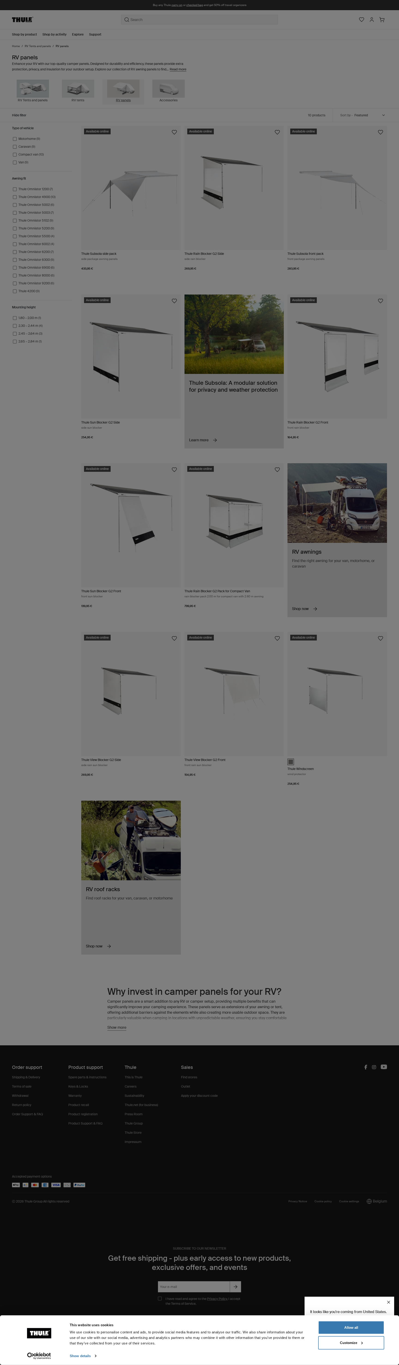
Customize (348, 1342)
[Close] (388, 1302)
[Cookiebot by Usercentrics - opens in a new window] (39, 1356)
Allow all (351, 1327)
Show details (80, 1356)
